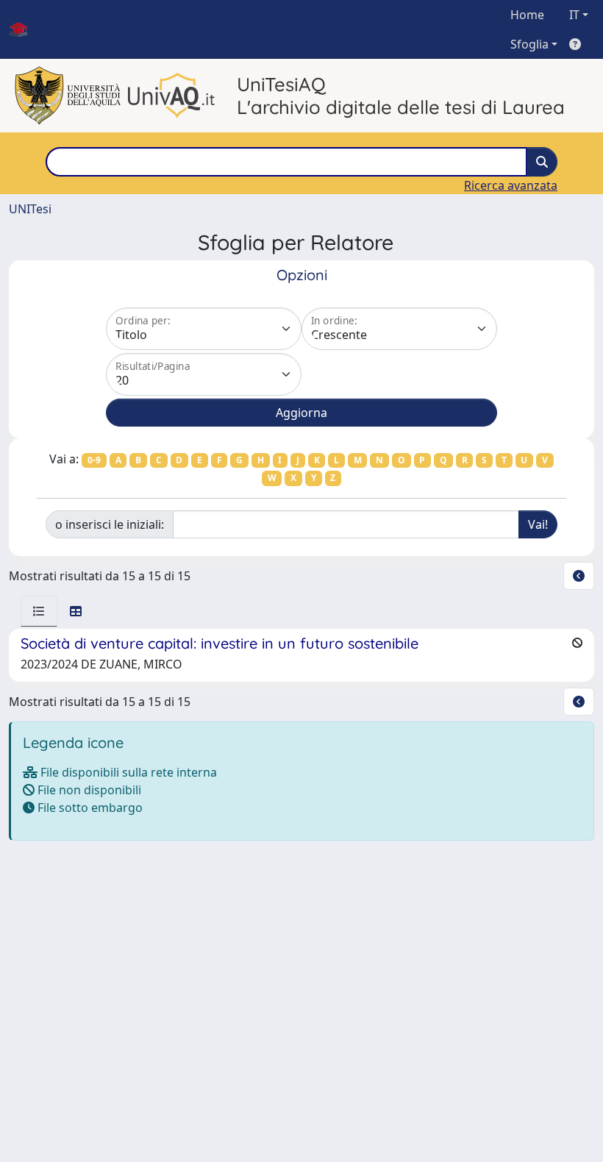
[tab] (39, 611)
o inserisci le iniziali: (109, 524)
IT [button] (574, 15)
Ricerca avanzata (510, 185)
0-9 (94, 460)
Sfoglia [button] (529, 44)
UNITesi (30, 209)
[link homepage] (24, 29)
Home (527, 15)
